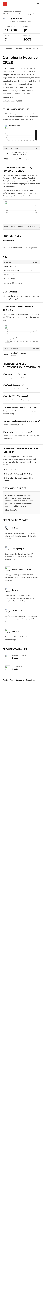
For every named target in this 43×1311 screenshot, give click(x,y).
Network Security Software (14, 470)
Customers (20, 680)
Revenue (19, 49)
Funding (5, 680)
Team (12, 680)
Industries (18, 11)
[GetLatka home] (5, 4)
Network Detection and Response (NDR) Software (18, 479)
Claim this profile (11, 510)
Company (8, 49)
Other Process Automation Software (14, 14)
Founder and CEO (32, 49)
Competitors (30, 680)
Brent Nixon (8, 240)
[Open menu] (38, 4)
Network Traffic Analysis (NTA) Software (19, 474)
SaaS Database (7, 11)
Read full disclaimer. (19, 506)
